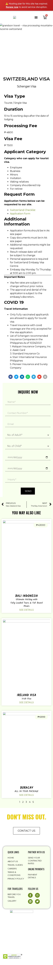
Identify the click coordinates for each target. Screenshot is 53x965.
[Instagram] (37, 895)
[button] (36, 17)
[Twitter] (37, 901)
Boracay (26, 788)
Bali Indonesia (26, 596)
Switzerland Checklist (22, 210)
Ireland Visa (26, 695)
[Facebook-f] (30, 895)
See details (26, 609)
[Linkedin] (30, 901)
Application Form (20, 213)
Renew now (12, 7)
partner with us (36, 852)
